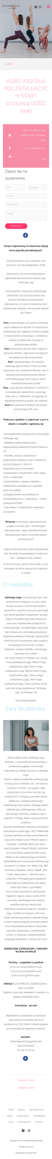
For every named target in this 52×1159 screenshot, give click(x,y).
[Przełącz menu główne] (48, 6)
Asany (10, 1116)
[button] (25, 235)
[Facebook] (36, 7)
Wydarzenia (39, 1116)
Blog (11, 1122)
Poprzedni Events (26, 1080)
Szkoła (21, 1110)
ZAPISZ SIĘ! (16, 226)
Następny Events (26, 1088)
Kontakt (39, 1122)
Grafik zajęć (23, 1116)
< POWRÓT (8, 64)
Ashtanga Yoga (36, 1110)
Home (11, 1110)
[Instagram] (40, 7)
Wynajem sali (24, 1122)
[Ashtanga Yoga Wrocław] (10, 7)
